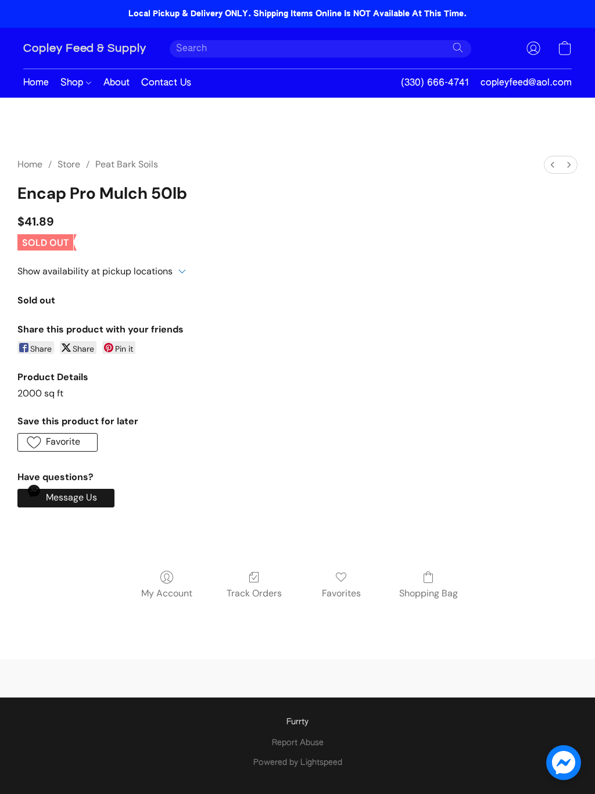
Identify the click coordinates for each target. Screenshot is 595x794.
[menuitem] (552, 164)
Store (69, 164)
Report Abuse (298, 743)
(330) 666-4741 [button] (435, 83)
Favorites (341, 593)
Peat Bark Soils (126, 164)
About (116, 83)
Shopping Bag (428, 593)
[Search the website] (458, 48)
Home (36, 83)
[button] (84, 48)
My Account (166, 593)
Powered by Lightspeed (297, 763)
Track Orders (254, 593)
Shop (73, 83)
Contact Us (166, 83)
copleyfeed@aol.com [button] (526, 83)
